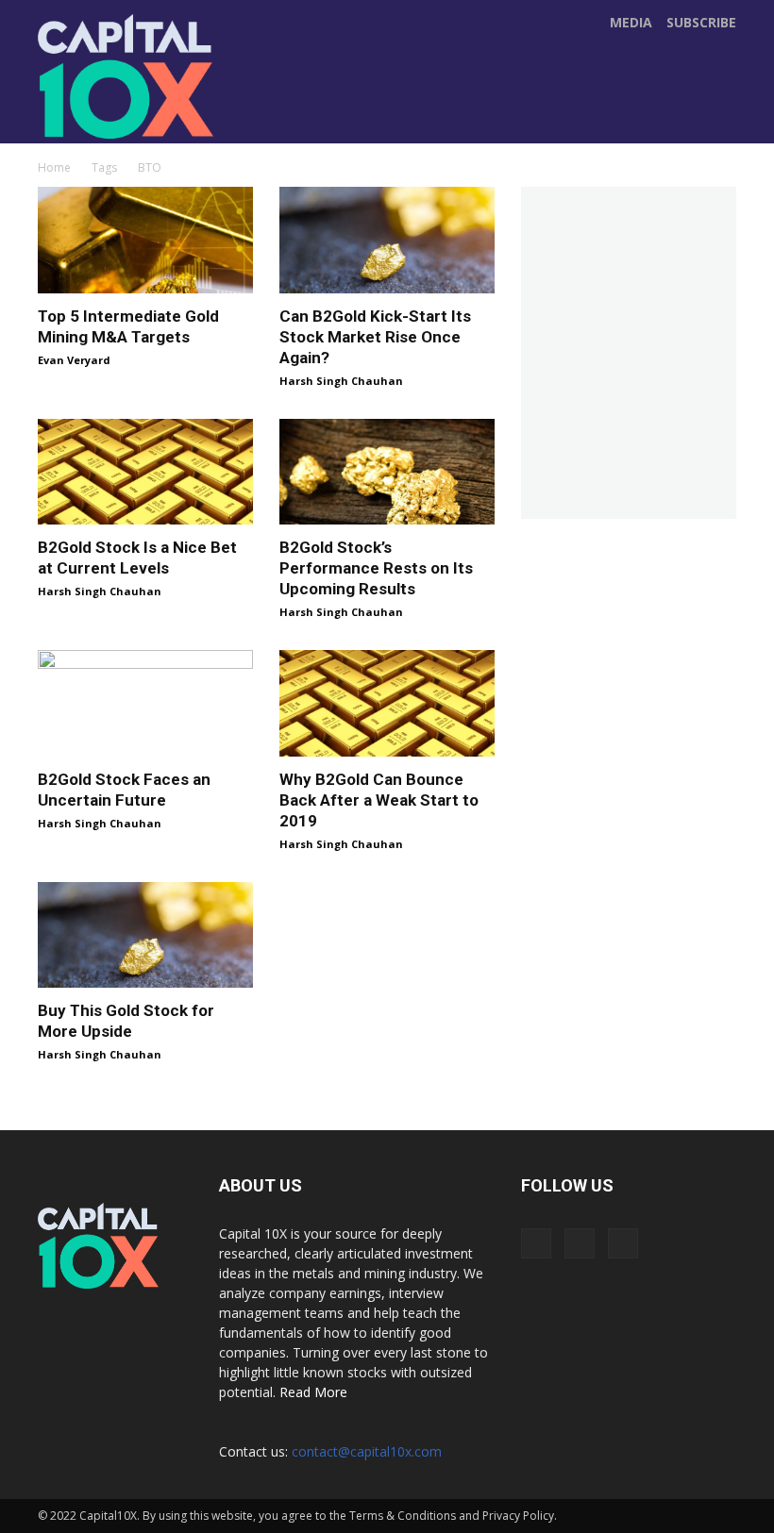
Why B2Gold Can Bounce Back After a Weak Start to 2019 (379, 800)
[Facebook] (301, 105)
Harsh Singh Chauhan (341, 381)
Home (54, 167)
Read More (313, 1392)
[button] (716, 123)
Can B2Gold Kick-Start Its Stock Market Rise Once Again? (375, 337)
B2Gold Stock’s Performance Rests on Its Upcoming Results (376, 568)
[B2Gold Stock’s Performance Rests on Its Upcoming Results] (387, 472)
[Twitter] (341, 105)
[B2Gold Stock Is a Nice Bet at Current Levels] (145, 472)
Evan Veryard (74, 360)
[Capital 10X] (130, 76)
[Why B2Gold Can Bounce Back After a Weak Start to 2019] (387, 703)
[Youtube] (380, 105)
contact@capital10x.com (367, 1451)
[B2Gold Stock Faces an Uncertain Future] (145, 703)
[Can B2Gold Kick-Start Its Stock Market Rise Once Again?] (387, 240)
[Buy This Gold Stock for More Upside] (145, 935)
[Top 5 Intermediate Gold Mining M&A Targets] (145, 240)
